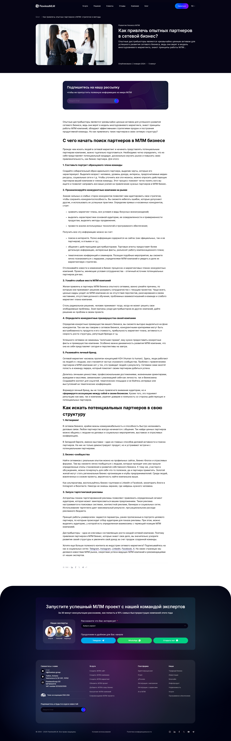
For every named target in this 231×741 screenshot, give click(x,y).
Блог (38, 17)
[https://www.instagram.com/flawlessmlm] (170, 732)
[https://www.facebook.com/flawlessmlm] (179, 732)
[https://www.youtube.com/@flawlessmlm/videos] (189, 732)
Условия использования (101, 732)
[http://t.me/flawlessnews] (193, 732)
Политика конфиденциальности (139, 732)
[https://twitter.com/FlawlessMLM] (184, 732)
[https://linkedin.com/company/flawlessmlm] (174, 732)
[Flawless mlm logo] (46, 6)
